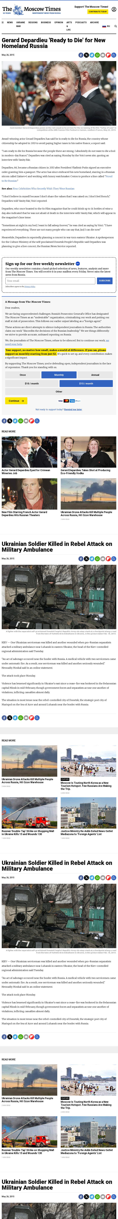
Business (46, 22)
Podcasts (81, 22)
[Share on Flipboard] (108, 55)
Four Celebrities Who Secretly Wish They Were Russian (43, 188)
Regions (33, 22)
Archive (94, 22)
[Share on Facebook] (80, 55)
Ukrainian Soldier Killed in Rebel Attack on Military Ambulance (57, 547)
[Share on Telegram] (91, 55)
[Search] (116, 26)
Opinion (58, 22)
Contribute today (98, 12)
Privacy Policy (29, 286)
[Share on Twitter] (86, 55)
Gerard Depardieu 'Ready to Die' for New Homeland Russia (53, 43)
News (10, 22)
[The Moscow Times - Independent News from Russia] (31, 9)
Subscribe (105, 281)
